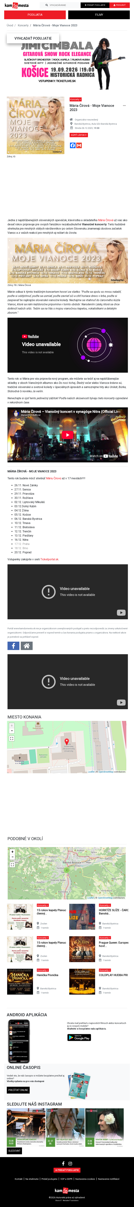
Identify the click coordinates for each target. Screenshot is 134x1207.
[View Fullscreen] (11, 738)
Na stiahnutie (32, 1179)
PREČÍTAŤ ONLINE (18, 1090)
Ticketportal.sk (49, 559)
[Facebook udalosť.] (14, 647)
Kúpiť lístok (78, 135)
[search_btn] (46, 5)
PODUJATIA (35, 14)
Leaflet (91, 772)
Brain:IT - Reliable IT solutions (67, 1200)
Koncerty (23, 25)
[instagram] (70, 1163)
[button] (13, 61)
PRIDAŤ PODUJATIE (96, 5)
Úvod (10, 25)
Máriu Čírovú (53, 478)
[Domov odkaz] (27, 647)
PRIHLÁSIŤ (120, 5)
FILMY (99, 14)
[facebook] (64, 1163)
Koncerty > (75, 99)
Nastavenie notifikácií (108, 1179)
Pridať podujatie (49, 1179)
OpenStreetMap (105, 772)
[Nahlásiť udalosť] (124, 105)
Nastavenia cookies (85, 1179)
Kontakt (19, 1179)
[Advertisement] (68, 186)
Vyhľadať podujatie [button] (33, 38)
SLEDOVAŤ (14, 1150)
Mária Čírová (105, 220)
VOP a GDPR (66, 1179)
